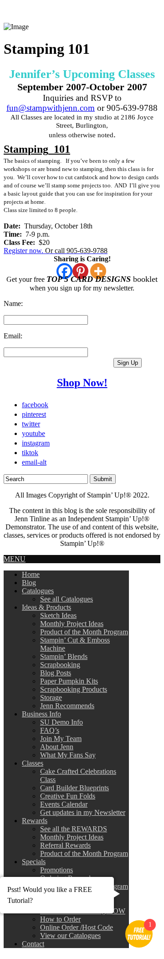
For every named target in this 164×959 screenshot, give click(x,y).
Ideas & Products (46, 607)
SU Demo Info (61, 722)
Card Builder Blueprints (74, 788)
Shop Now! (82, 383)
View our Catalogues (70, 935)
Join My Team (61, 738)
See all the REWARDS (73, 829)
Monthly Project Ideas (71, 623)
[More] (98, 271)
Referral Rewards (65, 845)
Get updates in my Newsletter (82, 812)
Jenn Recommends (67, 706)
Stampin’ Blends (63, 656)
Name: (13, 303)
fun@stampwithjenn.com (50, 108)
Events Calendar (63, 804)
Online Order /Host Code (76, 927)
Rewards (34, 820)
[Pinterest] (80, 271)
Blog (29, 582)
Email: (13, 336)
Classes (32, 763)
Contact (33, 944)
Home (31, 574)
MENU (15, 559)
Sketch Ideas (58, 615)
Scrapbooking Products (73, 689)
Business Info (41, 714)
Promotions (56, 870)
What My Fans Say (68, 755)
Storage (51, 697)
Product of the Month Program (84, 632)
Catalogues (38, 591)
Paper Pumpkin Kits (69, 681)
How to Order (60, 919)
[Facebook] (64, 271)
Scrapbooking (60, 665)
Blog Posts (55, 673)
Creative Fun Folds (67, 796)
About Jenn (56, 747)
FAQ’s (49, 730)
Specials (34, 862)
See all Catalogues (66, 599)
